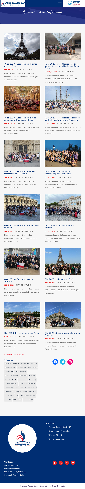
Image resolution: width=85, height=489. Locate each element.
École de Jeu (28, 400)
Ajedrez (16, 364)
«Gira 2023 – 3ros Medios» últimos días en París (20, 64)
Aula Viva (34, 364)
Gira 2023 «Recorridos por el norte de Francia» (62, 334)
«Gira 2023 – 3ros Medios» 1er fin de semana (21, 226)
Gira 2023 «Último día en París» (59, 279)
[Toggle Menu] (60, 3)
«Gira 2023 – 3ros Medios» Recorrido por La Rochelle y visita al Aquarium (62, 118)
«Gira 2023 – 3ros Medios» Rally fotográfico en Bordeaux (19, 172)
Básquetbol (22, 368)
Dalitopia (61, 486)
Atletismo (25, 364)
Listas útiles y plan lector (27, 384)
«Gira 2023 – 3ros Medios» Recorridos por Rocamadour (58, 172)
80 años (8, 364)
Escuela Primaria (20, 372)
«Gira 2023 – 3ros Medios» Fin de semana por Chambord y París (20, 118)
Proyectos (9, 392)
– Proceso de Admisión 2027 (59, 427)
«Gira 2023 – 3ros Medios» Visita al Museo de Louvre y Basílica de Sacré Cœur (62, 66)
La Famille (32, 380)
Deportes (9, 372)
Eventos (23, 376)
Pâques (18, 392)
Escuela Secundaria (11, 376)
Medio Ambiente (20, 388)
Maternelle (9, 388)
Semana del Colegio (11, 396)
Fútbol (32, 376)
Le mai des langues (11, 384)
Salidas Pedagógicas (29, 392)
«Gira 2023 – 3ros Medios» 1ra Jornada (18, 280)
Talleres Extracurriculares (27, 396)
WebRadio (17, 400)
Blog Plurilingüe (10, 368)
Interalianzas (23, 380)
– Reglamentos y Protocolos (58, 431)
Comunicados (33, 368)
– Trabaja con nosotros (56, 439)
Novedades (32, 388)
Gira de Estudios (25, 69)
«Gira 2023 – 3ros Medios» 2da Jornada (59, 226)
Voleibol (8, 400)
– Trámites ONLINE (54, 435)
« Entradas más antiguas (14, 354)
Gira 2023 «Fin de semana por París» (21, 332)
